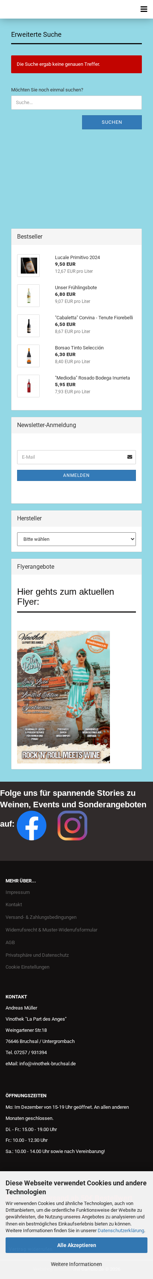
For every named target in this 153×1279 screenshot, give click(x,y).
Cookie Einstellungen (27, 967)
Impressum (18, 892)
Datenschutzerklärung (121, 1230)
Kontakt (14, 904)
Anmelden (76, 475)
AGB (10, 942)
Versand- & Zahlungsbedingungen (41, 917)
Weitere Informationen (76, 1264)
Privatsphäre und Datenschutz (37, 955)
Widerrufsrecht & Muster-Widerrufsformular (51, 930)
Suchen (112, 122)
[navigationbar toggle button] (143, 9)
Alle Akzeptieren (76, 1245)
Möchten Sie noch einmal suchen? (47, 90)
